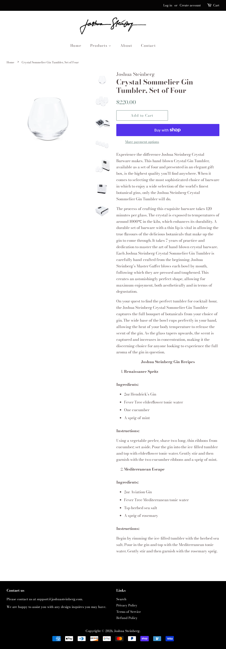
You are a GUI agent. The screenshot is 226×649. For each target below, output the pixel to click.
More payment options (142, 141)
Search (121, 599)
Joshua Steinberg (127, 630)
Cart (216, 5)
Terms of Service (128, 611)
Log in (167, 5)
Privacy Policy (126, 605)
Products (99, 45)
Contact (148, 45)
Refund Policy (126, 617)
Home (75, 45)
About (126, 45)
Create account (190, 5)
